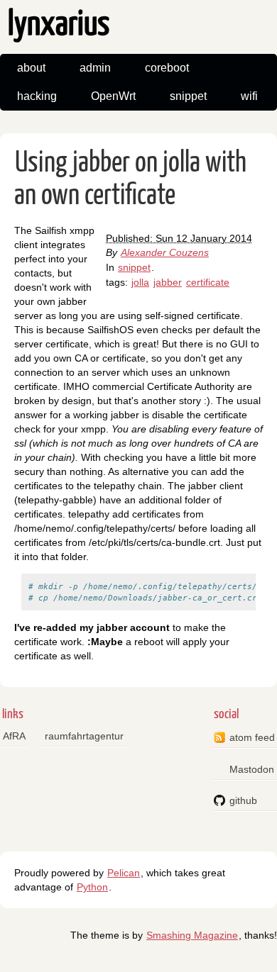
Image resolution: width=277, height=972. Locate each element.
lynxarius (58, 25)
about (31, 68)
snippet (188, 96)
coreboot (167, 68)
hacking (37, 96)
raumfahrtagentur (84, 736)
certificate (207, 282)
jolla (140, 282)
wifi (249, 96)
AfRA (14, 736)
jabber (167, 282)
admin (95, 68)
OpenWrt (113, 96)
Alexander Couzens (165, 252)
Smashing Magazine (192, 935)
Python (92, 887)
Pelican (123, 872)
